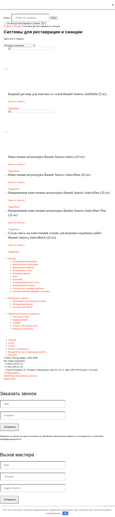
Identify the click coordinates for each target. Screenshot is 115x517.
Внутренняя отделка (18, 298)
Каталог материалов (18, 349)
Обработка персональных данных (20, 376)
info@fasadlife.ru (12, 373)
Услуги (11, 346)
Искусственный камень (24, 285)
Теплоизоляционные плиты (26, 282)
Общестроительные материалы (24, 314)
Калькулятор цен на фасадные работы (27, 352)
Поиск (53, 18)
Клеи (15, 276)
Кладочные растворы (23, 328)
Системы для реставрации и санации (31, 291)
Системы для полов (22, 307)
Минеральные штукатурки (25, 264)
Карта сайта (10, 379)
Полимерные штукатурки (25, 261)
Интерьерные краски (23, 304)
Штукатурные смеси (22, 270)
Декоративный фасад (23, 267)
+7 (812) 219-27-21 (13, 364)
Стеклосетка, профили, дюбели (28, 288)
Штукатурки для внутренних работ (29, 301)
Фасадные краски (21, 273)
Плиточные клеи (21, 317)
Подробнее (13, 108)
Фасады (17, 26)
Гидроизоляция (20, 320)
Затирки (17, 322)
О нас (11, 343)
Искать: (7, 18)
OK (65, 513)
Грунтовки (17, 279)
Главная (8, 26)
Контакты (12, 355)
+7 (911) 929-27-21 (13, 367)
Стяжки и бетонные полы (25, 325)
